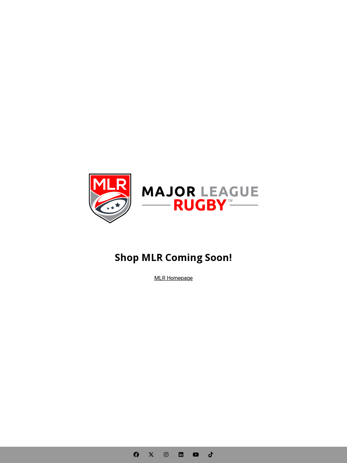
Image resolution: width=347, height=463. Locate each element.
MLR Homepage (173, 278)
